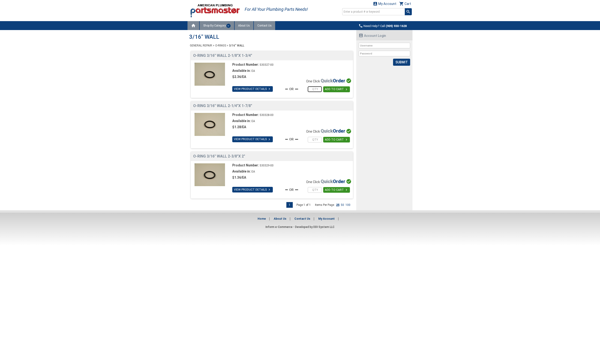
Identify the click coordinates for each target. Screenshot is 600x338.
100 (347, 205)
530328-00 (267, 115)
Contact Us (264, 25)
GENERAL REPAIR (201, 45)
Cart (405, 3)
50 (342, 205)
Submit (401, 62)
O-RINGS (220, 45)
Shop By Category (214, 25)
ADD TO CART (336, 89)
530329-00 (267, 165)
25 (337, 205)
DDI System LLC (323, 227)
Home (262, 218)
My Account (384, 3)
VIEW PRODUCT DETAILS (252, 89)
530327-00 (267, 64)
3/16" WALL (236, 45)
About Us (244, 25)
